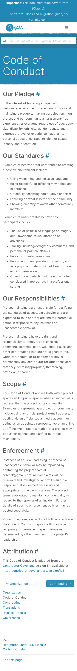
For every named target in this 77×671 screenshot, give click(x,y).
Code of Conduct (15, 649)
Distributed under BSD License (24, 645)
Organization (12, 592)
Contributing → (60, 583)
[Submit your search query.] (4, 41)
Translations (11, 607)
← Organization (17, 583)
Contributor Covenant (18, 565)
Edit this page (12, 660)
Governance (11, 618)
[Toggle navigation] (66, 27)
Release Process (14, 613)
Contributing (12, 602)
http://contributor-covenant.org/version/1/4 (33, 570)
